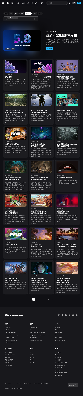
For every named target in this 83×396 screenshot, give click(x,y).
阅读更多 (49, 48)
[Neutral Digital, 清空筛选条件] (17, 17)
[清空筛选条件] (34, 19)
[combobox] (20, 20)
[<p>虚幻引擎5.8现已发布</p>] (41, 40)
